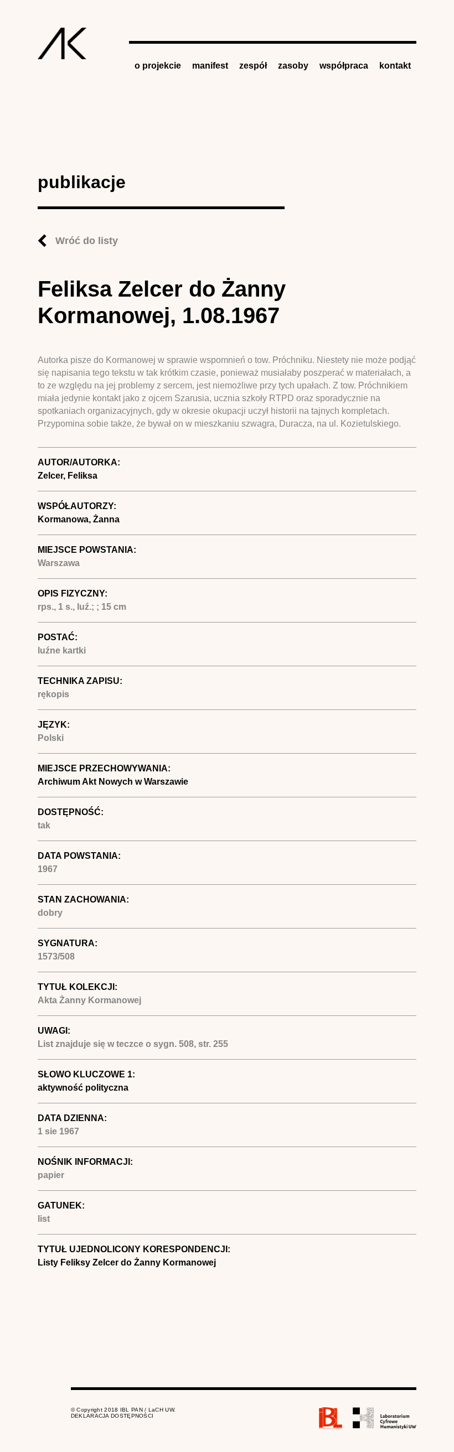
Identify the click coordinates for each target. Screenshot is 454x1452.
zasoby (293, 65)
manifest (210, 65)
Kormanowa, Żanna (79, 519)
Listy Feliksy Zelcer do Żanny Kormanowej (127, 1262)
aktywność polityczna (83, 1087)
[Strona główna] (62, 43)
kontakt (395, 65)
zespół (253, 65)
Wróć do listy (86, 240)
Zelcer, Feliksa (67, 475)
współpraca (343, 65)
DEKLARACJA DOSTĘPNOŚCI (112, 1416)
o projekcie (158, 65)
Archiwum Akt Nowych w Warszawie (113, 781)
